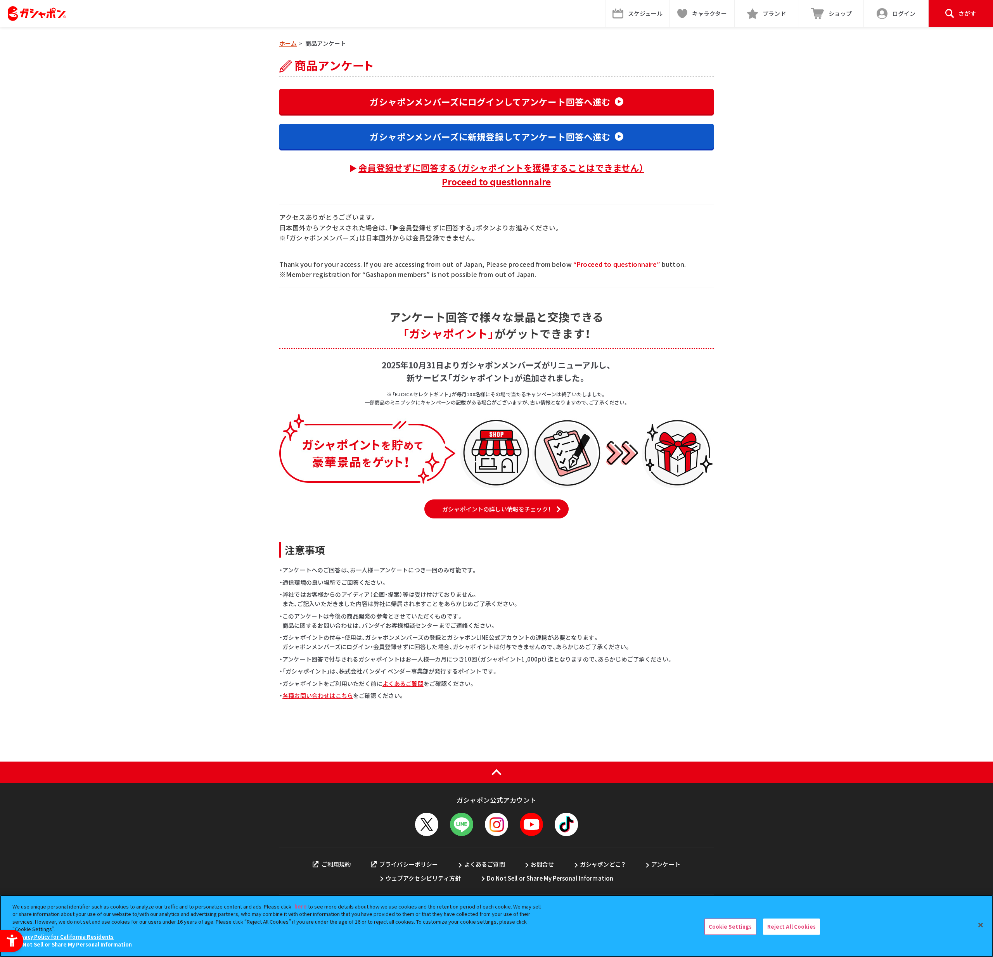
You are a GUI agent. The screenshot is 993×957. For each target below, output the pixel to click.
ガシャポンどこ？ (603, 864)
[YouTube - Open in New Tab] (531, 824)
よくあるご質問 (403, 683)
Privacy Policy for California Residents (64, 936)
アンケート (665, 864)
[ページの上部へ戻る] (496, 772)
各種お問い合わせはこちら (317, 695)
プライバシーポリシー (408, 864)
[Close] (980, 924)
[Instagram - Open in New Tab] (496, 824)
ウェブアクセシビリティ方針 (423, 878)
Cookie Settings (730, 926)
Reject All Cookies (791, 926)
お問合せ (542, 864)
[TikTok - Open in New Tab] (566, 824)
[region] (496, 926)
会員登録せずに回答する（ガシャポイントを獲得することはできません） (501, 174)
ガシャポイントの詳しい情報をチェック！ (496, 509)
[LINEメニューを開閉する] (461, 824)
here (300, 906)
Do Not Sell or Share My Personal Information (550, 878)
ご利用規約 (336, 864)
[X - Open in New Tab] (426, 824)
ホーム (288, 43)
